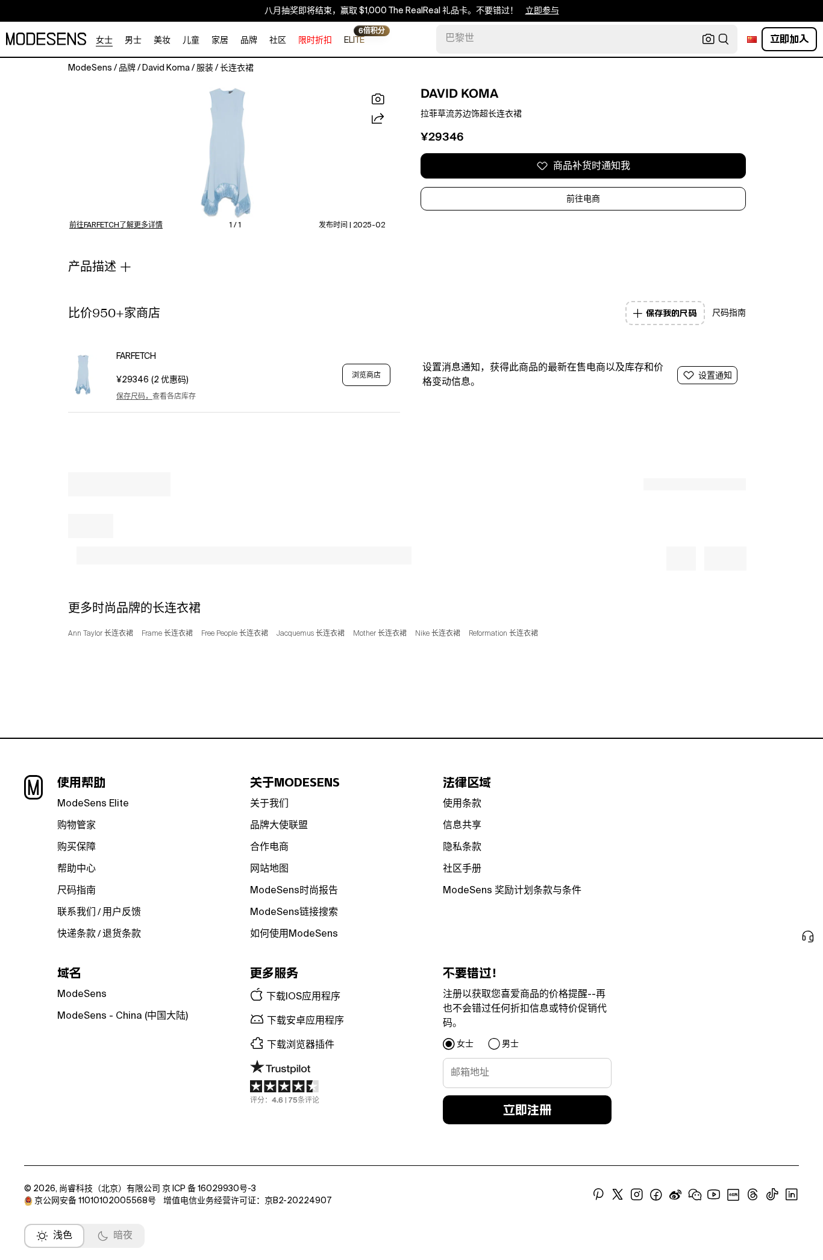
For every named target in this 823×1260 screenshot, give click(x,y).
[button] (227, 153)
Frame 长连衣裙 (167, 634)
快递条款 (76, 934)
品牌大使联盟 (279, 826)
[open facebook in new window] (656, 1195)
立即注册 (527, 1110)
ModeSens (82, 994)
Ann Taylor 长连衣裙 (100, 634)
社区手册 (462, 869)
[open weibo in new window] (675, 1195)
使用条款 (462, 804)
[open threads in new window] (752, 1195)
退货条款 (121, 934)
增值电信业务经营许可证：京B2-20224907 (247, 1201)
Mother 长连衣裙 (380, 634)
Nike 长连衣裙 (437, 634)
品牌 (248, 40)
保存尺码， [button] (134, 396)
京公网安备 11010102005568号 (95, 1201)
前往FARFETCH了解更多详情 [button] (116, 225)
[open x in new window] (617, 1195)
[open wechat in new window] (694, 1195)
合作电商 (269, 847)
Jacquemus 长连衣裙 (311, 634)
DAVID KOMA (459, 93)
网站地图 (269, 869)
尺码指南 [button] (729, 313)
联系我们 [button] (76, 912)
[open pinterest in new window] (598, 1195)
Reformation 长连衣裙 (503, 634)
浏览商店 (366, 375)
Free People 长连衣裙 (234, 634)
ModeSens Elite (93, 804)
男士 (133, 40)
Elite (354, 39)
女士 (104, 40)
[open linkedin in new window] (791, 1195)
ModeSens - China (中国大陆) (122, 1016)
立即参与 (542, 11)
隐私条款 (462, 847)
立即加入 (789, 39)
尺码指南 (76, 891)
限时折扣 (315, 40)
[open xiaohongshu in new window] (733, 1195)
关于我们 (269, 804)
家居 (219, 40)
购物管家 (76, 826)
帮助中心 (76, 869)
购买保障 (76, 847)
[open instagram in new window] (637, 1195)
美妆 (162, 40)
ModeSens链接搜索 (294, 912)
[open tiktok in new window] (772, 1195)
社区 (277, 40)
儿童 (191, 40)
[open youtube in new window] (714, 1195)
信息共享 (462, 826)
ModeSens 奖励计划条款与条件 (512, 891)
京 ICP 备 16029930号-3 (209, 1189)
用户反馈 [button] (121, 912)
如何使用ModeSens (294, 934)
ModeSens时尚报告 (294, 891)
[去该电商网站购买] (83, 375)
